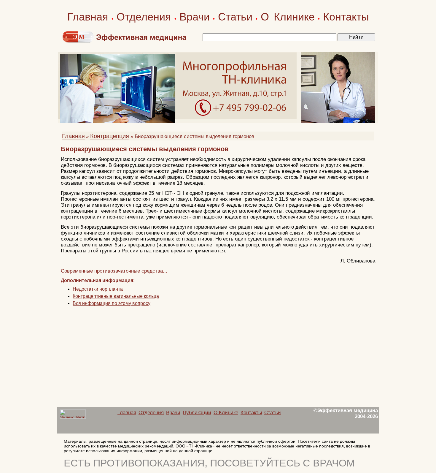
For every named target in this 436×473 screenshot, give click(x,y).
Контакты (346, 17)
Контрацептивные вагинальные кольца (116, 296)
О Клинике (288, 17)
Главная (87, 17)
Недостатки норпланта (98, 289)
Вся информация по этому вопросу (111, 303)
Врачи (194, 17)
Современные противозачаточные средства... (114, 271)
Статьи (235, 17)
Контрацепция (109, 136)
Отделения (144, 17)
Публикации (197, 412)
